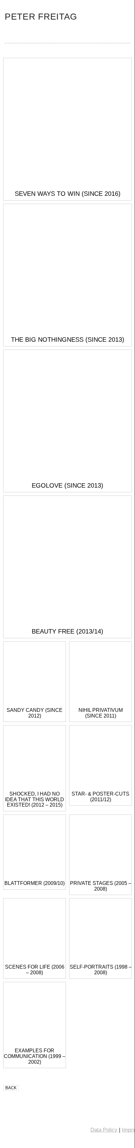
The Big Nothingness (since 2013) (67, 339)
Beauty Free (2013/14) (67, 631)
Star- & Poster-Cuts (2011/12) (100, 796)
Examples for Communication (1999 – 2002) (34, 1056)
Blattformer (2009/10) (34, 883)
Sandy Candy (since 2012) (34, 712)
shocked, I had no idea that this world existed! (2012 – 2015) (34, 799)
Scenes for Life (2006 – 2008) (34, 969)
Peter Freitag (41, 16)
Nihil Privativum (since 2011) (100, 712)
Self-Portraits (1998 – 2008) (101, 969)
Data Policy (103, 1130)
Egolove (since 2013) (67, 485)
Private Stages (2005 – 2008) (100, 886)
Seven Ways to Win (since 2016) (68, 193)
